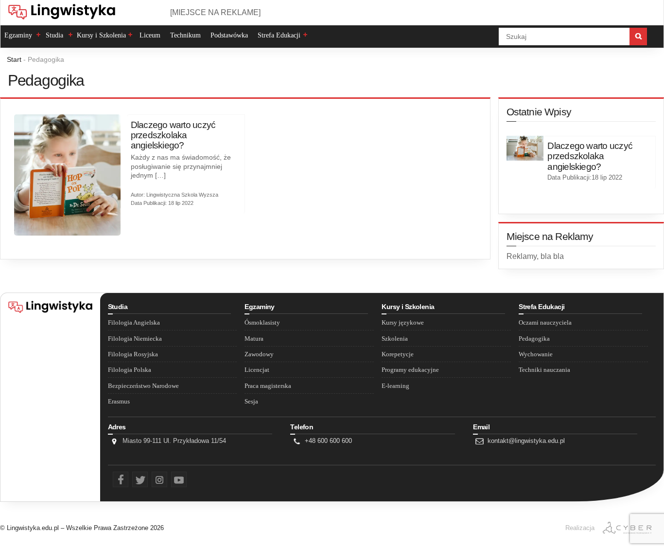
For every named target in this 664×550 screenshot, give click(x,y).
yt (173, 478)
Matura (254, 338)
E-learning (395, 386)
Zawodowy (259, 354)
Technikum (185, 35)
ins (154, 478)
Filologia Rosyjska (133, 354)
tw (135, 478)
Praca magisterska (268, 386)
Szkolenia (395, 338)
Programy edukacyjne (410, 370)
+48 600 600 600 (328, 440)
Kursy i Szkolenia (101, 35)
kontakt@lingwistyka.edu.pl (526, 440)
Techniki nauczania (544, 370)
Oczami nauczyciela (545, 322)
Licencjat (257, 370)
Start (14, 59)
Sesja (251, 401)
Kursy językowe (403, 322)
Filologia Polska (129, 370)
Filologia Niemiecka (135, 338)
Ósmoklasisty (262, 322)
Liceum (150, 35)
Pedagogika (534, 338)
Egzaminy (18, 35)
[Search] (638, 36)
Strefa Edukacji (279, 35)
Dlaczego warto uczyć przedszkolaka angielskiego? (173, 135)
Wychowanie (536, 354)
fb (114, 478)
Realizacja (579, 528)
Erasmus (119, 401)
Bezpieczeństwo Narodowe (143, 386)
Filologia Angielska (134, 322)
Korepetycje (398, 354)
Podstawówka (229, 35)
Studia (54, 35)
